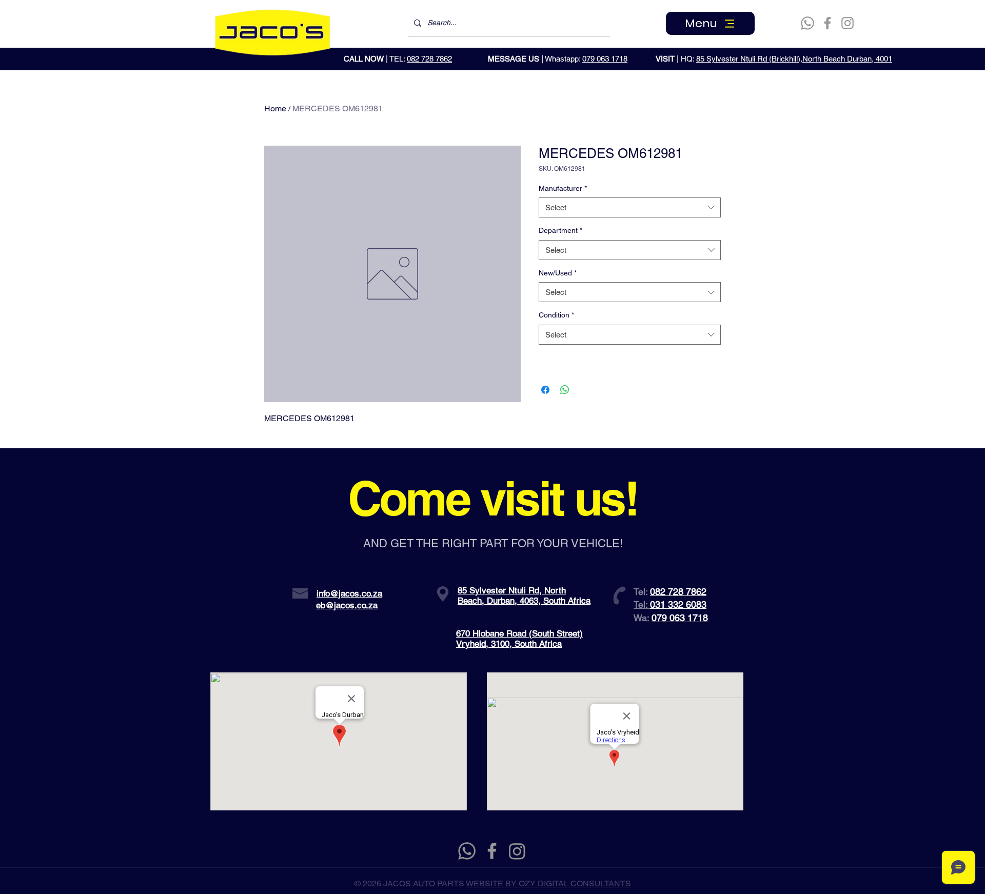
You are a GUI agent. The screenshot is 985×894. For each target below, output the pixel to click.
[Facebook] (827, 23)
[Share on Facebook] (545, 390)
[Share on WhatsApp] (565, 390)
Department (560, 230)
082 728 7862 (429, 58)
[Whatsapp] (807, 23)
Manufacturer (563, 188)
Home (275, 108)
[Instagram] (847, 23)
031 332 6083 (678, 604)
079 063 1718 (604, 58)
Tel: (642, 604)
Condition (556, 315)
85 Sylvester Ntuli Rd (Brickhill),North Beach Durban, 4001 (794, 58)
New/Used (558, 273)
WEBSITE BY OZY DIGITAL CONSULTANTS (548, 883)
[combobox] (630, 207)
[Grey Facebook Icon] (492, 851)
